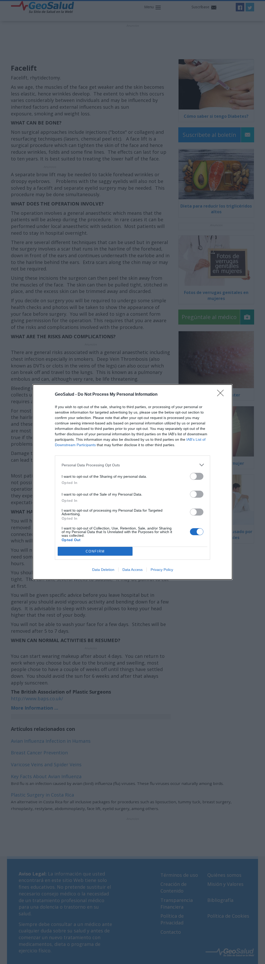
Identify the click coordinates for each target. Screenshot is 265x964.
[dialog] (132, 482)
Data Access (132, 570)
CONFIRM (95, 551)
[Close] (222, 395)
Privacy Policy (162, 570)
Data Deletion (103, 570)
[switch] (196, 476)
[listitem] (132, 465)
